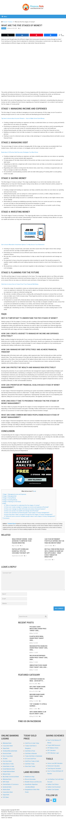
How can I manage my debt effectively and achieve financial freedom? (25, 509)
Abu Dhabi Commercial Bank (11, 776)
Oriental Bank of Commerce (10, 784)
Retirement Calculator (53, 766)
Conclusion (5, 518)
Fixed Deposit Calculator (54, 768)
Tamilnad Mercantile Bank (10, 751)
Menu (5, 16)
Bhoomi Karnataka (30, 779)
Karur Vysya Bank (8, 756)
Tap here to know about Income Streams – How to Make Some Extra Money (22, 118)
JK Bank (5, 758)
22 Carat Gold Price (30, 758)
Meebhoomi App (29, 776)
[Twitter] (54, 800)
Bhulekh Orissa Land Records (33, 782)
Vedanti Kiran (12, 523)
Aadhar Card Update (53, 789)
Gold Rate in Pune (30, 751)
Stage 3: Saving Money (9, 498)
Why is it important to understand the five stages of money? (22, 505)
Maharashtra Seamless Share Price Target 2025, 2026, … (39, 648)
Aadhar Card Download (53, 787)
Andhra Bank (6, 789)
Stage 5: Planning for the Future (11, 501)
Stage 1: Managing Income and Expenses (14, 494)
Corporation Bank (8, 746)
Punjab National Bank (9, 771)
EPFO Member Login (53, 753)
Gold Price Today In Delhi (32, 761)
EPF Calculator (51, 750)
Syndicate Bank (7, 787)
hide (34, 491)
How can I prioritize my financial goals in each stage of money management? (26, 512)
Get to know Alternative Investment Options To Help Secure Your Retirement (22, 244)
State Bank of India (8, 764)
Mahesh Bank (6, 774)
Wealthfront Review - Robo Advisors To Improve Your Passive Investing (22, 541)
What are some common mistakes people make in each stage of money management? (29, 516)
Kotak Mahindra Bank (9, 769)
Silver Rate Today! (30, 766)
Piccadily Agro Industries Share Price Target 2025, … (38, 628)
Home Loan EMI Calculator (55, 763)
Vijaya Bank (6, 748)
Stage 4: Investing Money (9, 499)
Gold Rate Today (29, 764)
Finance (4, 28)
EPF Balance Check (52, 748)
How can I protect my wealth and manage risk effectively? (21, 510)
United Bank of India (8, 766)
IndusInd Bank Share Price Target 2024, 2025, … (37, 696)
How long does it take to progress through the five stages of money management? (28, 514)
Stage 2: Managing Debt (9, 496)
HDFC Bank (6, 782)
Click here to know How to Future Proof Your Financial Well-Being (19, 284)
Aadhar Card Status (53, 784)
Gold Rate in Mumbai (31, 753)
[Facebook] (47, 800)
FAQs (4, 503)
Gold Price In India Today (32, 743)
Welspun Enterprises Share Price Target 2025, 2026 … (39, 657)
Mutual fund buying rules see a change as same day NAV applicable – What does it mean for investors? (54, 553)
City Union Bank (7, 761)
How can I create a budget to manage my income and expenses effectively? (26, 507)
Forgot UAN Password (53, 745)
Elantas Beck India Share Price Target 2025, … (37, 638)
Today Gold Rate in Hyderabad (33, 756)
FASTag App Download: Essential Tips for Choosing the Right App (21, 551)
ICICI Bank (6, 797)
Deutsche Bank (7, 753)
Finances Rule (5, 810)
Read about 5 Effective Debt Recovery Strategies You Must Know (19, 152)
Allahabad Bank (7, 743)
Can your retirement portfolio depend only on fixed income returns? (54, 541)
